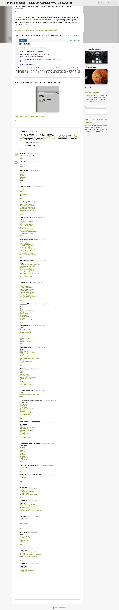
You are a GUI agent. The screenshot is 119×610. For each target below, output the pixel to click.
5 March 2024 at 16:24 (35, 368)
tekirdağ (22, 175)
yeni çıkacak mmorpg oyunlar (28, 552)
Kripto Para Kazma (25, 293)
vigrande (22, 451)
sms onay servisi (24, 569)
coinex (21, 336)
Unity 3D (32, 116)
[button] (16, 11)
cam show (23, 436)
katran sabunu (24, 313)
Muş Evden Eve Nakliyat (26, 233)
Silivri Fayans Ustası (25, 227)
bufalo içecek (23, 459)
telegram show (24, 404)
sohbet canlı (23, 383)
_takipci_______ (24, 368)
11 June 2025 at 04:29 (33, 548)
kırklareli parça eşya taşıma (27, 208)
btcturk (22, 360)
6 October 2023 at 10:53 (35, 170)
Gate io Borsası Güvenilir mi (28, 296)
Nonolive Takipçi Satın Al (27, 289)
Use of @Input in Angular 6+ (92, 92)
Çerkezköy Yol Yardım (26, 247)
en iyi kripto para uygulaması (28, 352)
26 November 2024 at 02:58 (47, 475)
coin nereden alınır (25, 329)
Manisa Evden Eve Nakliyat (27, 253)
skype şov (22, 411)
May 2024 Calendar (25, 375)
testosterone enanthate (26, 221)
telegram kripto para (26, 361)
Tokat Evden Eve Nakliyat (27, 226)
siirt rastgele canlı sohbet (27, 269)
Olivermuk (23, 153)
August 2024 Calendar (26, 378)
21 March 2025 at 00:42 (33, 485)
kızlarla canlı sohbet (25, 332)
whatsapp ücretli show (26, 413)
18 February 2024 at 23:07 (39, 325)
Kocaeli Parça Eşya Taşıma (27, 246)
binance (22, 380)
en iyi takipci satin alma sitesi (28, 556)
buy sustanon (24, 223)
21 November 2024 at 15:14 (49, 400)
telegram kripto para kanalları (28, 377)
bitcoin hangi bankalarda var (28, 338)
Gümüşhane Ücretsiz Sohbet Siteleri (30, 264)
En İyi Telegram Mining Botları (28, 494)
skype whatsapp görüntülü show (29, 394)
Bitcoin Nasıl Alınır (25, 286)
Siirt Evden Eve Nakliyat (26, 228)
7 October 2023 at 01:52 (37, 186)
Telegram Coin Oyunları (26, 509)
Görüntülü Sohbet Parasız (27, 298)
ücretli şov (23, 416)
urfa (21, 193)
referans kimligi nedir (26, 357)
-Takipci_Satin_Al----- (26, 347)
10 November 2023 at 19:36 (39, 239)
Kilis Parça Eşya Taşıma (26, 244)
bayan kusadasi (24, 523)
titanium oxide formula (51, 138)
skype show (23, 410)
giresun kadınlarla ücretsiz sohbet (29, 273)
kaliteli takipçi (24, 540)
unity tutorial (40, 116)
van (21, 188)
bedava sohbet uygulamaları (28, 266)
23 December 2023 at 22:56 (39, 260)
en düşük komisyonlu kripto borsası (30, 358)
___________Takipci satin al (28, 304)
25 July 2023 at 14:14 (37, 142)
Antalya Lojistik (24, 243)
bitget (21, 372)
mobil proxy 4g (24, 354)
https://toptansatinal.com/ (27, 310)
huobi (21, 309)
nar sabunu (23, 318)
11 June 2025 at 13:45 (33, 563)
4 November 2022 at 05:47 (33, 161)
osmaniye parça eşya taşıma (28, 207)
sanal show (23, 479)
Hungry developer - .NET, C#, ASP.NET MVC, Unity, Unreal (39, 2)
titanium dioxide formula (62, 135)
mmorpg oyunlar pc (25, 567)
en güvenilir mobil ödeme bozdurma (30, 554)
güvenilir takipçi (24, 539)
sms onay (22, 553)
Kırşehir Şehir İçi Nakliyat (27, 250)
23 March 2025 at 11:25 (33, 500)
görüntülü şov (24, 405)
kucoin (22, 339)
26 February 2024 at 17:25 (40, 347)
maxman (22, 454)
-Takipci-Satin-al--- (26, 325)
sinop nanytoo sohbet (26, 275)
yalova (22, 191)
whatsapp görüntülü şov (27, 408)
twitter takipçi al (24, 536)
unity (26, 116)
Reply (21, 150)
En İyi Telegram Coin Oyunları (28, 507)
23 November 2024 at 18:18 (47, 443)
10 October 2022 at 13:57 (33, 153)
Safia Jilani (23, 162)
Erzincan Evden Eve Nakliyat (28, 249)
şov (21, 431)
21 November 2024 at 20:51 (47, 422)
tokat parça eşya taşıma (27, 210)
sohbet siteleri (24, 267)
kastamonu (23, 177)
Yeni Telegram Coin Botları (27, 504)
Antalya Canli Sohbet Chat (27, 270)
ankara (22, 172)
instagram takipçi (25, 542)
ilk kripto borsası (24, 351)
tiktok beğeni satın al (26, 537)
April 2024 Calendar (25, 384)
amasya (22, 178)
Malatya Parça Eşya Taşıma (28, 254)
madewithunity (19, 116)
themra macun (24, 457)
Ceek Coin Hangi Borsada (27, 292)
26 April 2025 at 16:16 (33, 516)
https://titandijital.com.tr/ (27, 204)
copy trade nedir (24, 334)
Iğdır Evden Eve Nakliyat (27, 230)
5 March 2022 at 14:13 (33, 131)
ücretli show (23, 407)
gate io (22, 312)
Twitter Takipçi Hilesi (26, 290)
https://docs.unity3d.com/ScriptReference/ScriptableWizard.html (36, 30)
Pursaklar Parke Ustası (26, 252)
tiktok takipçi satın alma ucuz (28, 572)
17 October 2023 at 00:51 (36, 201)
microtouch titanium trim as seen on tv (47, 137)
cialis (21, 450)
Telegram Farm (24, 490)
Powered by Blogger (60, 607)
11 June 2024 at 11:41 (39, 390)
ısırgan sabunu (24, 315)
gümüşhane (23, 194)
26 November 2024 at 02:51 (46, 465)
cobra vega (23, 449)
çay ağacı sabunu (25, 316)
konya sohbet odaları (26, 276)
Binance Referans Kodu (26, 287)
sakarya (22, 174)
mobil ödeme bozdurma (27, 570)
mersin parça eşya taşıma (27, 205)
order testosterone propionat (28, 231)
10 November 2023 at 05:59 (38, 217)
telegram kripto (24, 374)
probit (21, 362)
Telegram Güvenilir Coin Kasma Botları (31, 510)
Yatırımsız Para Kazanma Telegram (30, 506)
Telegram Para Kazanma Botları (29, 488)
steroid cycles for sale (26, 224)
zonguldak (23, 190)
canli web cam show (25, 414)
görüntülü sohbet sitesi (26, 272)
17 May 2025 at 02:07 (32, 532)
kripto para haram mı (26, 319)
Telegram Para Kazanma (27, 491)
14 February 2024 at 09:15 (43, 304)
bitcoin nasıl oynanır (26, 341)
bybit (21, 308)
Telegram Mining (24, 493)
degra (21, 453)
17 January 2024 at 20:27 (37, 282)
